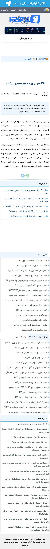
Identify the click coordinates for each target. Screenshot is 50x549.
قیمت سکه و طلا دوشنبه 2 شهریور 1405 (31, 347)
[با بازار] (24, 30)
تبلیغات (13, 10)
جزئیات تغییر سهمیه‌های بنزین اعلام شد (31, 362)
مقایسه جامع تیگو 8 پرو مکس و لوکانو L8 (30, 285)
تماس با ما (4, 10)
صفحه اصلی (22, 10)
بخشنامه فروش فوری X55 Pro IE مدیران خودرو (28, 387)
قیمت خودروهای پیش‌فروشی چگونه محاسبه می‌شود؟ (26, 300)
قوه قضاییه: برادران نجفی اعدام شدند (32, 424)
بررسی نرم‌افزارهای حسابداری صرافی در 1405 (29, 437)
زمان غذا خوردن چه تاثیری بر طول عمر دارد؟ (29, 442)
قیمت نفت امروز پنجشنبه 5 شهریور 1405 (31, 310)
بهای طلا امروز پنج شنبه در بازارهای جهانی (30, 305)
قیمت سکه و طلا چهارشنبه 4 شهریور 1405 (30, 382)
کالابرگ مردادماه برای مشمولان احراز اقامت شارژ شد (26, 270)
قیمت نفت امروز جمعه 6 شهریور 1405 (32, 265)
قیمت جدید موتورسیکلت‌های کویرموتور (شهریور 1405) (25, 407)
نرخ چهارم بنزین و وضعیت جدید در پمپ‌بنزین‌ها (27, 412)
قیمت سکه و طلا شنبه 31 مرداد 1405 (32, 352)
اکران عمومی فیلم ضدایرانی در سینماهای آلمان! (28, 216)
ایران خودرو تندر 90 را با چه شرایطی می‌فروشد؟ (28, 211)
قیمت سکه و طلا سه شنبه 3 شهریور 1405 (30, 377)
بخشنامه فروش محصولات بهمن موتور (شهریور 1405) (26, 342)
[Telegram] (23, 177)
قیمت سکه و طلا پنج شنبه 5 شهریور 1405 (30, 275)
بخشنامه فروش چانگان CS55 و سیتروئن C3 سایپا (27, 367)
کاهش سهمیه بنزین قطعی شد (35, 357)
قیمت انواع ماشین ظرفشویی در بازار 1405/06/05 (27, 290)
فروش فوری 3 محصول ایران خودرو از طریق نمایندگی (26, 372)
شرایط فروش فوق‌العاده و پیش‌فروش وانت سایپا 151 (26, 280)
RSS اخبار (42, 59)
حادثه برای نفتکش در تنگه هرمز (34, 320)
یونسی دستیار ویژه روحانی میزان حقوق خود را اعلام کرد (25, 206)
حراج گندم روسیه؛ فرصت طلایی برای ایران (30, 315)
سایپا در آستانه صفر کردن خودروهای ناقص (30, 325)
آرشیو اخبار (28, 59)
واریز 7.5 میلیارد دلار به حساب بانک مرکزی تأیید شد (26, 402)
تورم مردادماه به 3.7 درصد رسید (34, 330)
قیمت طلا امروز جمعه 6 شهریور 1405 (32, 260)
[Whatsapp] (27, 177)
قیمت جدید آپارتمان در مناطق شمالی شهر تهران (28, 295)
